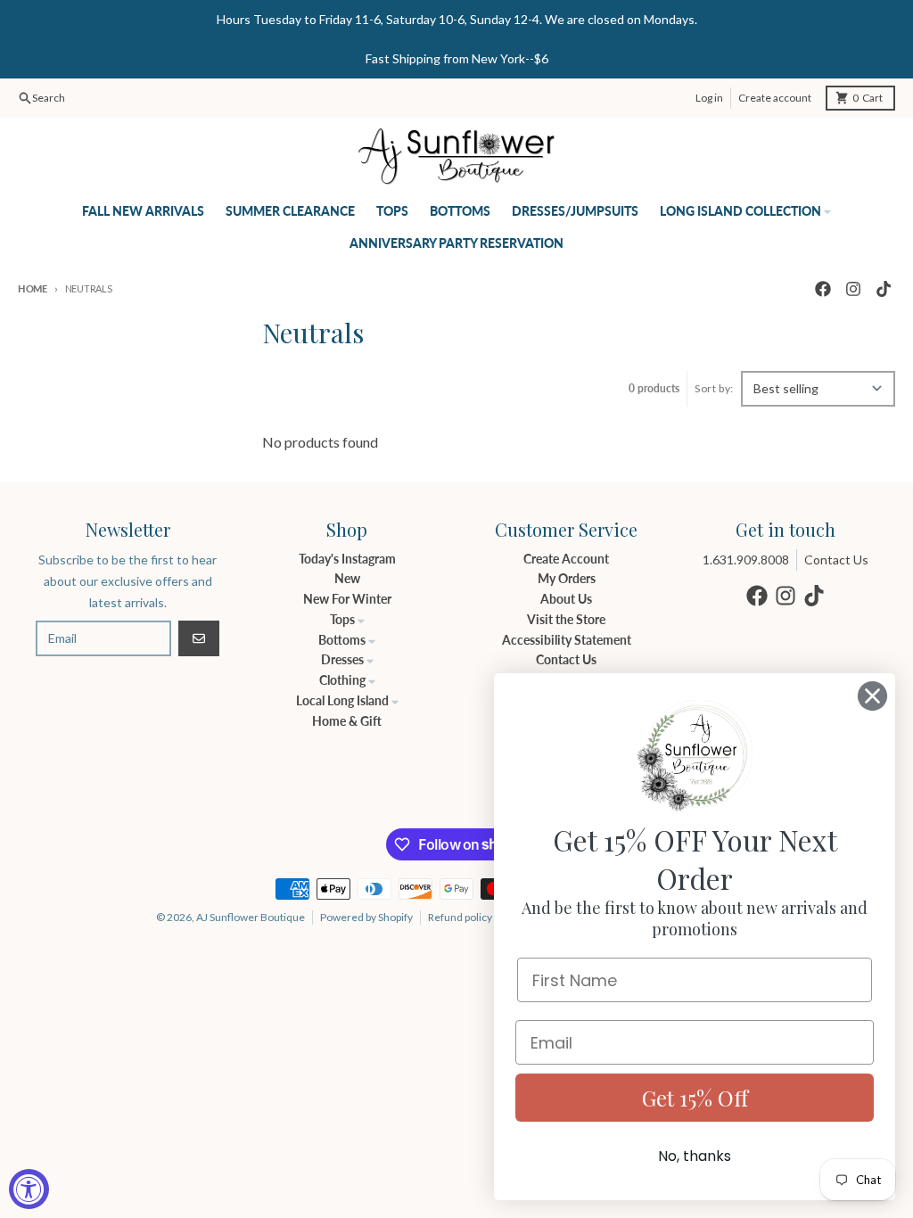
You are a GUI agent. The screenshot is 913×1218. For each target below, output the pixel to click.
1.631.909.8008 (746, 559)
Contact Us (836, 559)
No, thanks (694, 1156)
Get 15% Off (695, 1097)
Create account (774, 97)
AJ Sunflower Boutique (250, 917)
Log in (709, 97)
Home (32, 288)
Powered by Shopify (366, 917)
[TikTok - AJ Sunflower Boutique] (883, 288)
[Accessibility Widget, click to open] (29, 1189)
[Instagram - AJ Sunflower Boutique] (853, 288)
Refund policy (460, 917)
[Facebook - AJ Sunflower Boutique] (823, 288)
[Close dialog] (872, 696)
